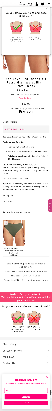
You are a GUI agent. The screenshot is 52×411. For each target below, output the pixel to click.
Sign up (26, 397)
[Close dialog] (47, 377)
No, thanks (26, 403)
